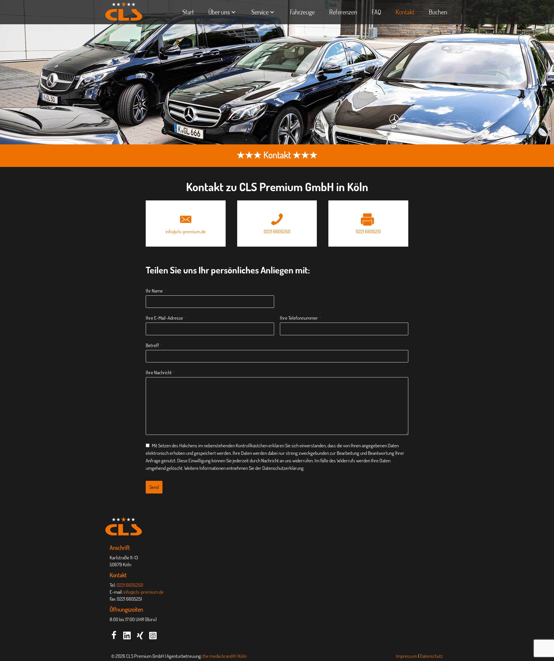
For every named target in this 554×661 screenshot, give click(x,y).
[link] (188, 12)
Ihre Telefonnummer (300, 318)
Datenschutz (431, 656)
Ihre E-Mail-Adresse (166, 318)
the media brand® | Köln (225, 656)
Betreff (154, 345)
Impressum (406, 656)
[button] (114, 635)
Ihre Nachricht (160, 372)
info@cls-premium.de (143, 592)
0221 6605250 (130, 585)
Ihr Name (156, 291)
